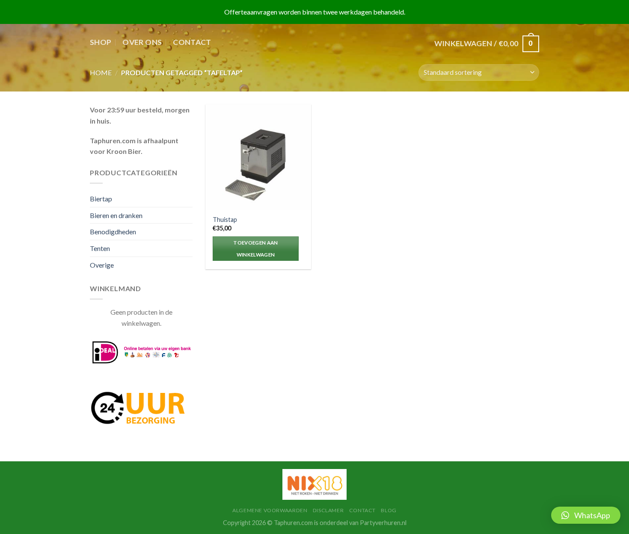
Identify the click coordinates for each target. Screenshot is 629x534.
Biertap (101, 199)
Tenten (100, 248)
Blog (388, 510)
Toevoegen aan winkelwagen (255, 248)
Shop (100, 42)
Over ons (142, 42)
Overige (102, 265)
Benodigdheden (113, 231)
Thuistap (225, 219)
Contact (192, 42)
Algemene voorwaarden (269, 510)
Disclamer (328, 510)
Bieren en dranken (116, 215)
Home (101, 72)
